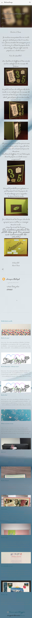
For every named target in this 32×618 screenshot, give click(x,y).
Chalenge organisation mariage (7, 423)
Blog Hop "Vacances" (5, 480)
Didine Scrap (8, 2)
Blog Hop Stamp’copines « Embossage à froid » (10, 366)
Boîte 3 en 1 (3, 452)
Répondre (10, 290)
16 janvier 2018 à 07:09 (12, 283)
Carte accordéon (4, 509)
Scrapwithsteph (13, 279)
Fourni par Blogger (17, 612)
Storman (22, 615)
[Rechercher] (30, 2)
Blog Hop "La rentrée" (5, 338)
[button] (3, 27)
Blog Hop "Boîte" (4, 395)
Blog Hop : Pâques (4, 537)
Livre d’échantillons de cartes (7, 566)
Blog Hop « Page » (4, 594)
